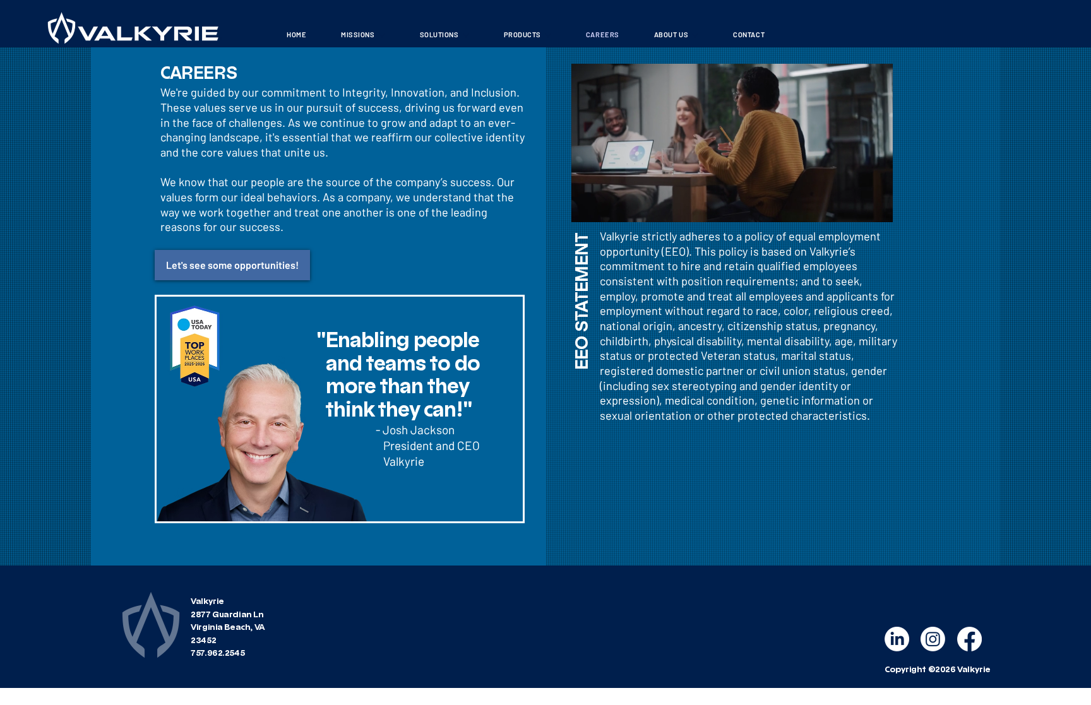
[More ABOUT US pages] (695, 35)
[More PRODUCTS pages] (548, 35)
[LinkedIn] (897, 639)
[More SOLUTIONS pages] (466, 35)
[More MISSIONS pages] (382, 35)
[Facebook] (969, 639)
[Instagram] (933, 639)
